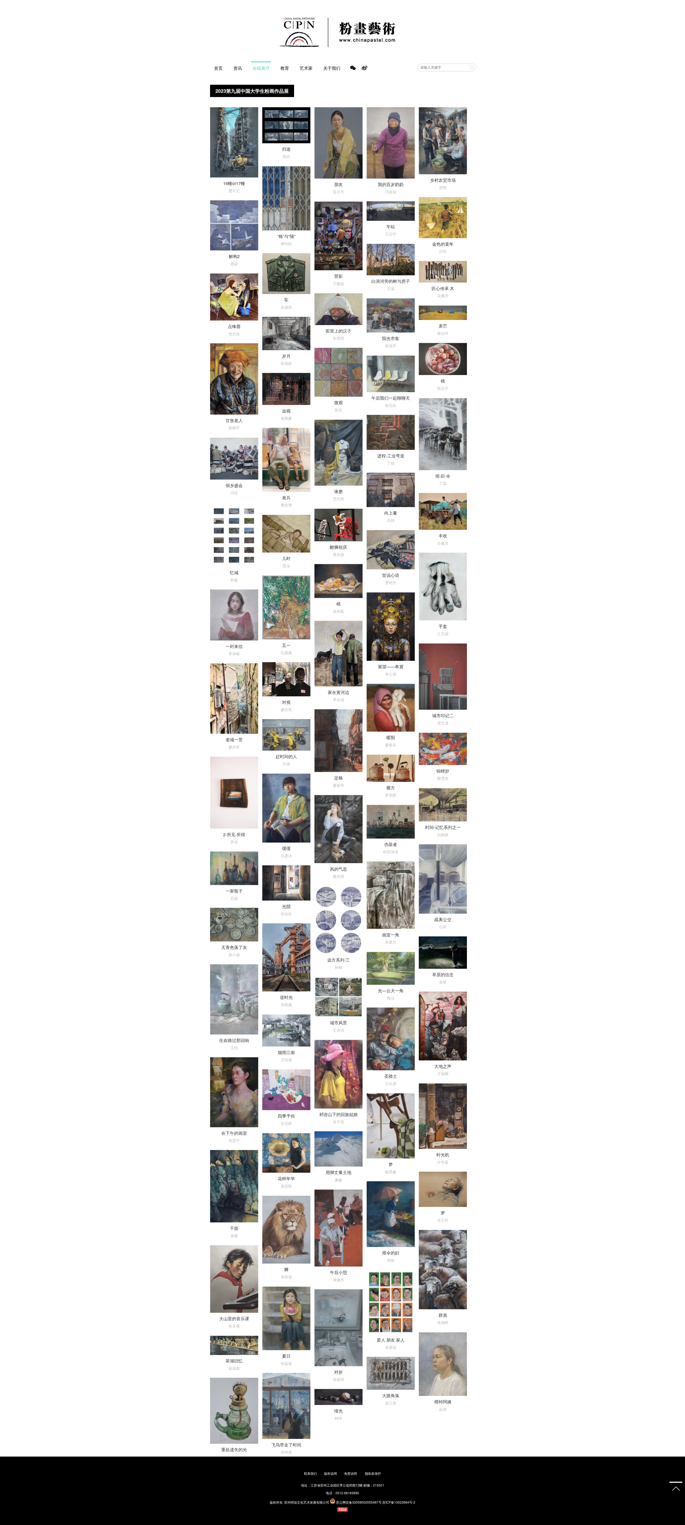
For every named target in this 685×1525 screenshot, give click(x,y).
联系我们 (310, 1473)
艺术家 (306, 68)
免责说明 (351, 1473)
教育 (284, 68)
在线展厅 (261, 68)
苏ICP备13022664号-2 (398, 1502)
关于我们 (331, 68)
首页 (218, 68)
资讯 (237, 68)
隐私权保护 (373, 1473)
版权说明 (330, 1473)
